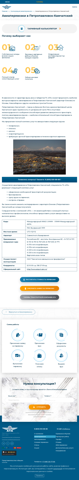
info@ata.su (66, 429)
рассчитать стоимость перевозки (40, 279)
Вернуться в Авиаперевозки (20, 312)
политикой (57, 469)
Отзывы (58, 442)
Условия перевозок (41, 442)
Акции (36, 448)
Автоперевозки (40, 439)
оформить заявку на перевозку (40, 288)
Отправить (41, 407)
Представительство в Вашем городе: (12, 461)
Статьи (36, 445)
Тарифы (39, 2)
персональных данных (34, 414)
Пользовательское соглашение (11, 437)
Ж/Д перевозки (61, 445)
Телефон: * (47, 396)
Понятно (39, 476)
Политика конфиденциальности (11, 439)
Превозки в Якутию (63, 434)
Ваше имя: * (12, 396)
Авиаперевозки (40, 436)
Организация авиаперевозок (21, 11)
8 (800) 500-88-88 (41, 429)
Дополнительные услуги (64, 448)
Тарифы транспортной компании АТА (39, 297)
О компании (38, 434)
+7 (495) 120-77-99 (48, 462)
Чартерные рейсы (62, 436)
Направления (61, 451)
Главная (4, 11)
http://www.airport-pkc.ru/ (37, 269)
